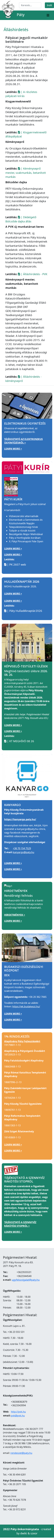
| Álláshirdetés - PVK (33, 274)
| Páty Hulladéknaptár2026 (24, 611)
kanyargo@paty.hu (23, 852)
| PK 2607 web (16, 564)
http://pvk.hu (18, 1411)
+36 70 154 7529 (22, 848)
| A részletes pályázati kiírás (21, 94)
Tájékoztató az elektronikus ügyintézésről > (23, 440)
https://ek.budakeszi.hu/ (26, 1006)
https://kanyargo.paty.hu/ (20, 819)
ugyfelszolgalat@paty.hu (26, 1279)
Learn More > (13, 448)
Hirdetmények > (14, 915)
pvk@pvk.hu (18, 1415)
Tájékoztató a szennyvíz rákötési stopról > (20, 1224)
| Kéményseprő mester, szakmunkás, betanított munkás (25, 173)
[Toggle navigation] (48, 15)
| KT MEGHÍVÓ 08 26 (20, 741)
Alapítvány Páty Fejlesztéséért (22, 1041)
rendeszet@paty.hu (21, 1453)
